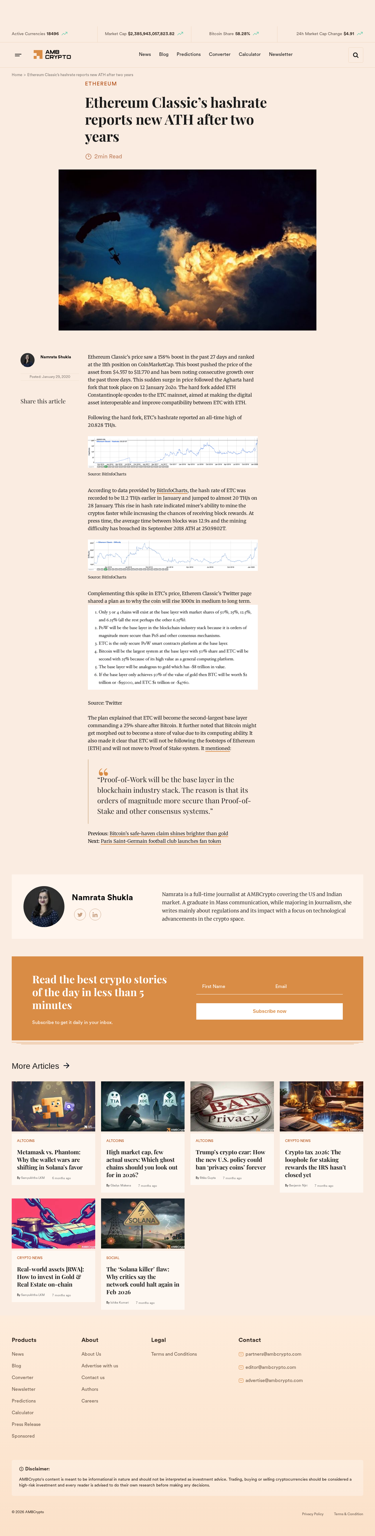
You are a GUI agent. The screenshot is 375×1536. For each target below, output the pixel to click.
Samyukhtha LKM (33, 1178)
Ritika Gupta (208, 1178)
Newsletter (281, 54)
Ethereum (101, 84)
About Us (91, 1354)
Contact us (93, 1378)
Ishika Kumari (119, 1302)
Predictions (189, 54)
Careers (89, 1401)
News (145, 54)
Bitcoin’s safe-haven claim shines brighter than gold (169, 833)
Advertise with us (99, 1366)
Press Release (26, 1424)
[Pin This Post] (52, 416)
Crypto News (298, 1141)
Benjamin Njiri (298, 1185)
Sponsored (23, 1436)
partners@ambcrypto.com (273, 1354)
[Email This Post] (65, 416)
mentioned (217, 748)
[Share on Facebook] (26, 416)
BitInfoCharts (172, 490)
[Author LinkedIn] (95, 915)
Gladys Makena (120, 1185)
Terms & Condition (348, 1514)
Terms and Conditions (174, 1354)
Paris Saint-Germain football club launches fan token (161, 841)
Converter (220, 54)
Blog (163, 54)
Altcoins (26, 1141)
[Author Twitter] (80, 915)
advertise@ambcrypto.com (274, 1381)
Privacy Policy (312, 1514)
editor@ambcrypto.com (271, 1367)
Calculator (250, 54)
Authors (89, 1389)
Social (113, 1258)
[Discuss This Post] (26, 429)
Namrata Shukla (55, 357)
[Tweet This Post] (39, 416)
